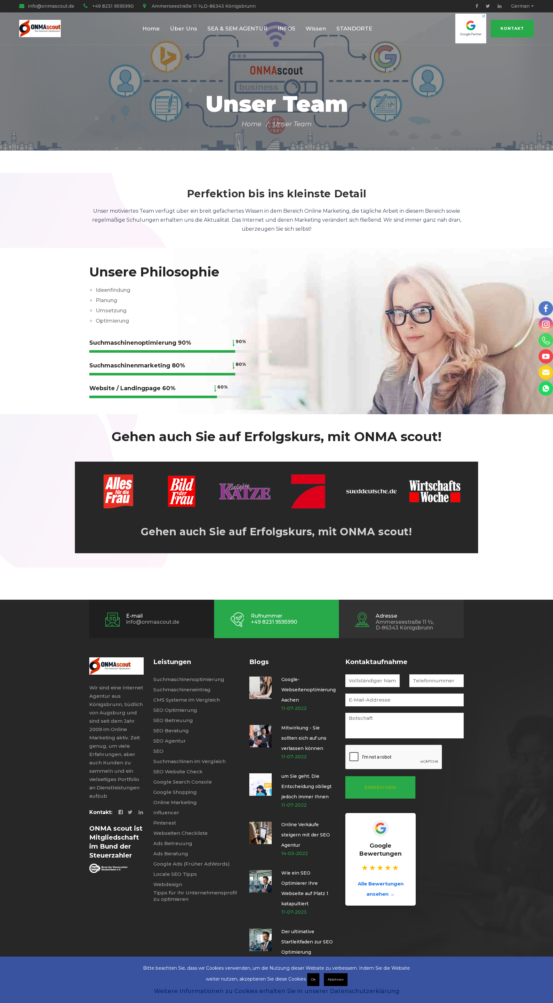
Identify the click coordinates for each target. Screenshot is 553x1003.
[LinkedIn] (499, 6)
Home (151, 28)
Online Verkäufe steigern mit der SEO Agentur (305, 835)
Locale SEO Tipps (175, 874)
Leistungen (172, 662)
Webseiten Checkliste (180, 833)
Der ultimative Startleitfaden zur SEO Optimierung (307, 942)
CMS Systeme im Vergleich (186, 700)
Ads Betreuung (172, 843)
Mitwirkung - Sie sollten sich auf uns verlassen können (303, 738)
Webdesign (167, 884)
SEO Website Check (178, 772)
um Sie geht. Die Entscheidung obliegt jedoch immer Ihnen (306, 786)
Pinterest (164, 823)
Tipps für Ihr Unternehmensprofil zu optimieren (195, 896)
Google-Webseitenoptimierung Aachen (308, 690)
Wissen (316, 28)
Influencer (166, 813)
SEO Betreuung (173, 720)
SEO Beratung (171, 731)
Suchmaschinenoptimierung (188, 679)
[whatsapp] (546, 388)
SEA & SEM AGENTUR (237, 28)
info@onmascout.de (51, 6)
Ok (313, 979)
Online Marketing (175, 802)
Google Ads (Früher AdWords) (191, 864)
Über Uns (183, 28)
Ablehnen (336, 979)
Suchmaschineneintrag (182, 689)
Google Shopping (175, 792)
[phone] (546, 340)
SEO (158, 751)
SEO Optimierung (175, 710)
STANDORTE (354, 28)
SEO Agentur (169, 741)
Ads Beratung (170, 854)
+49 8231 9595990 (113, 6)
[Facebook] (477, 6)
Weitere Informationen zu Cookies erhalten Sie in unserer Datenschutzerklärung (276, 991)
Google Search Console (182, 782)
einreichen (380, 787)
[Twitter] (488, 6)
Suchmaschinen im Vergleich (189, 761)
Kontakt (512, 28)
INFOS (286, 28)
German (520, 6)
